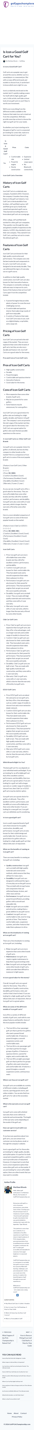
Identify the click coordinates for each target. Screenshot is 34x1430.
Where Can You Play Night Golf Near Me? (12, 1381)
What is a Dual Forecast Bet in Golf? (11, 1399)
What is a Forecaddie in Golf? (13, 1318)
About (16, 1413)
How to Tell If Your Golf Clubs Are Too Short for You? (15, 1372)
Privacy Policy (17, 1417)
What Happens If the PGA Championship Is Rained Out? (8, 1337)
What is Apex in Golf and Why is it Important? (13, 1362)
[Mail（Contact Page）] (17, 1295)
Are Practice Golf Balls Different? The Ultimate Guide (15, 1391)
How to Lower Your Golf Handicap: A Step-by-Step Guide (15, 1308)
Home (9, 1413)
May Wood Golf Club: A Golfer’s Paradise (17, 1303)
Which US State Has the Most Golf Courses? (15, 1314)
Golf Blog (22, 61)
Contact (23, 1413)
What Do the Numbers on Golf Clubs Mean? (13, 1395)
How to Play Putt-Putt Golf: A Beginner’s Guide (14, 1358)
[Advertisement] (17, 26)
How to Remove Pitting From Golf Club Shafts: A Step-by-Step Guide (25, 1339)
